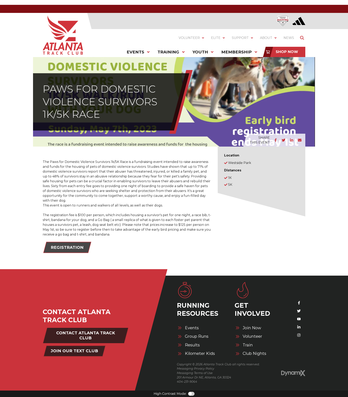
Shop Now (287, 52)
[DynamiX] (293, 373)
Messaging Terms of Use (195, 373)
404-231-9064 (187, 381)
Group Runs (196, 336)
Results (192, 345)
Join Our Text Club (74, 350)
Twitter (284, 140)
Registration (67, 247)
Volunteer (252, 336)
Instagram (299, 335)
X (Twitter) (299, 311)
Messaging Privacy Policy (195, 368)
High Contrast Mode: (170, 394)
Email (300, 140)
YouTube (299, 319)
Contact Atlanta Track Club (85, 335)
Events (192, 328)
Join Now (252, 328)
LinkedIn (292, 140)
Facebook (275, 140)
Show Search (302, 38)
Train (248, 345)
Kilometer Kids (200, 353)
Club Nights (254, 353)
